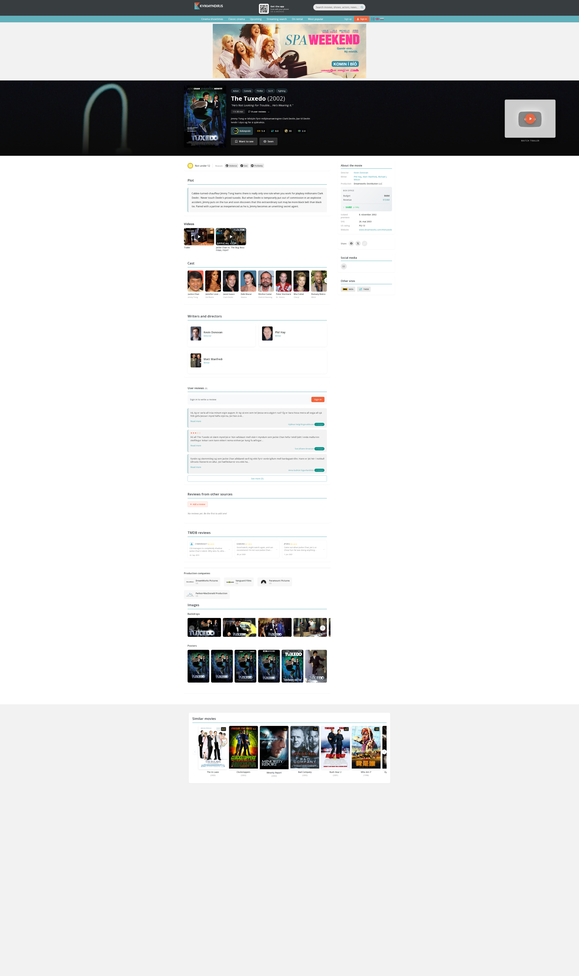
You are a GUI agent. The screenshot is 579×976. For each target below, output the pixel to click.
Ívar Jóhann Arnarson (304, 448)
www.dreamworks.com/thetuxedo (375, 229)
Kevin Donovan (213, 332)
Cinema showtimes (212, 19)
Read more (195, 421)
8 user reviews (260, 111)
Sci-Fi (270, 91)
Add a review (197, 504)
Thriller (259, 91)
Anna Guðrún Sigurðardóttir (301, 470)
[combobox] (339, 7)
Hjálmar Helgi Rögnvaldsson (301, 424)
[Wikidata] (344, 266)
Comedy (247, 91)
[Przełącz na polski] (382, 19)
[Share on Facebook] (351, 243)
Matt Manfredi (213, 359)
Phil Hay (280, 332)
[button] (322, 628)
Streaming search (277, 19)
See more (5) (257, 478)
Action (236, 91)
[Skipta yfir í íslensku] (373, 19)
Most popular (315, 19)
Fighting (281, 91)
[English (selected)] (377, 19)
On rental (297, 19)
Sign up (348, 19)
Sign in (317, 399)
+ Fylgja (319, 424)
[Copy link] (364, 243)
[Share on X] (358, 243)
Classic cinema (236, 19)
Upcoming (256, 19)
